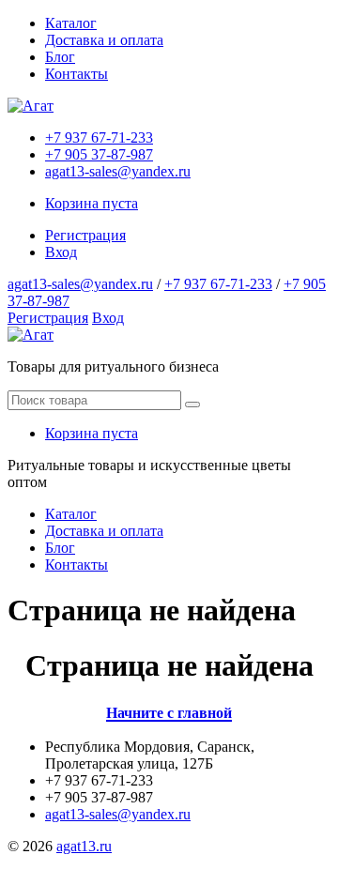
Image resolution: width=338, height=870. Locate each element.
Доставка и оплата (104, 40)
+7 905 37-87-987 (99, 154)
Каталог (71, 23)
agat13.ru (84, 846)
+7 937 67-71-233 (99, 137)
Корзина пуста (91, 203)
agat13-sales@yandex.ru (118, 171)
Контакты (76, 74)
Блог (60, 57)
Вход (61, 252)
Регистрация (85, 235)
